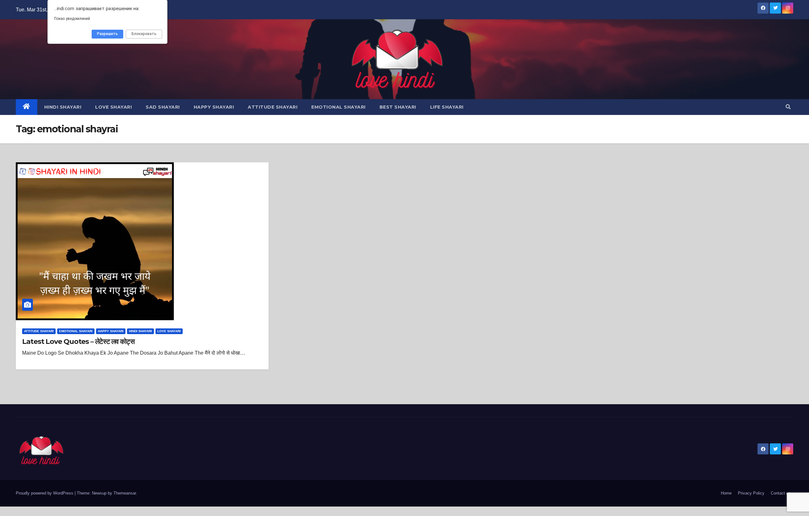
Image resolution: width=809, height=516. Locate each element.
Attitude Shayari (272, 107)
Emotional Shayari (338, 107)
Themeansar (124, 493)
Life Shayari (447, 107)
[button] (788, 107)
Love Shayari (113, 107)
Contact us (781, 493)
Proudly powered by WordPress (45, 493)
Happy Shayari (214, 107)
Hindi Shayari (63, 107)
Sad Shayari (163, 107)
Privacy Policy (751, 493)
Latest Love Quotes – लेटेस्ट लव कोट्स (78, 341)
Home (726, 493)
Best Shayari (398, 107)
